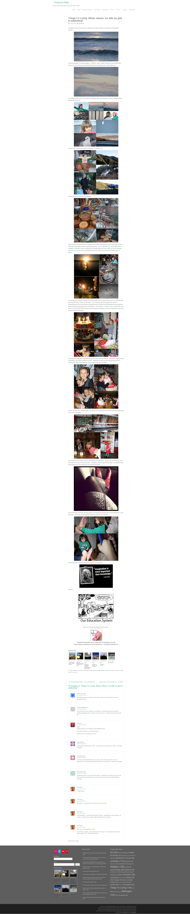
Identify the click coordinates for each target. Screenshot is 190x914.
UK (133, 888)
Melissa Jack (80, 693)
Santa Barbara (122, 877)
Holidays (117, 866)
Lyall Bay (113, 670)
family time (128, 861)
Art (113, 852)
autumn (121, 852)
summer (114, 884)
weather (119, 891)
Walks (113, 891)
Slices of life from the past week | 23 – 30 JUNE (111, 682)
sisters (120, 882)
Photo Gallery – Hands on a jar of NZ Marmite (108, 306)
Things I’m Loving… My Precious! (94, 665)
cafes (113, 858)
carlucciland (107, 670)
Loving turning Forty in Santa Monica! (71, 663)
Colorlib (124, 912)
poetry (130, 874)
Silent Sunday (111, 662)
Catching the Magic (61, 2)
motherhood (114, 872)
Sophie (91, 670)
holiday (131, 864)
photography (114, 874)
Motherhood (105, 9)
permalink (75, 672)
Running (125, 9)
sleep (124, 882)
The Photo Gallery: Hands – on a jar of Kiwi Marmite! (82, 682)
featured (113, 864)
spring (129, 882)
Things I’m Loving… (102, 665)
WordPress (134, 912)
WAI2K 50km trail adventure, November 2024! (92, 853)
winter (69, 672)
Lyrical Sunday (117, 870)
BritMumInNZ (81, 23)
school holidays (116, 880)
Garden (124, 864)
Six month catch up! (87, 882)
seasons (125, 880)
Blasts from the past (87, 9)
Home (74, 9)
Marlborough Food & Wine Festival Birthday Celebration (94, 888)
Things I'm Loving (119, 670)
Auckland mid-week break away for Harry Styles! (92, 897)
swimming (121, 884)
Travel (118, 9)
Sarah (87, 670)
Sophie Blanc (80, 771)
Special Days (132, 9)
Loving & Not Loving (81, 670)
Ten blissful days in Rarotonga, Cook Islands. (92, 885)
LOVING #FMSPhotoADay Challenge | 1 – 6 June (80, 664)
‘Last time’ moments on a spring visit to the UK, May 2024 (94, 866)
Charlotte (75, 670)
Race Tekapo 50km (87, 871)
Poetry (112, 9)
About (79, 9)
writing (124, 895)
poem (122, 874)
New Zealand (122, 872)
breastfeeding (132, 855)
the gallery (129, 884)
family (118, 860)
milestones (129, 870)
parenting (130, 872)
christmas (121, 858)
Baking (127, 852)
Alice (71, 670)
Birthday (102, 670)
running (114, 877)
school (130, 877)
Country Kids (97, 9)
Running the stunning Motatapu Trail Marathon (92, 874)
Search (55, 862)
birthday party (125, 855)
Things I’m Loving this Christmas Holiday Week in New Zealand (87, 666)
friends (118, 864)
